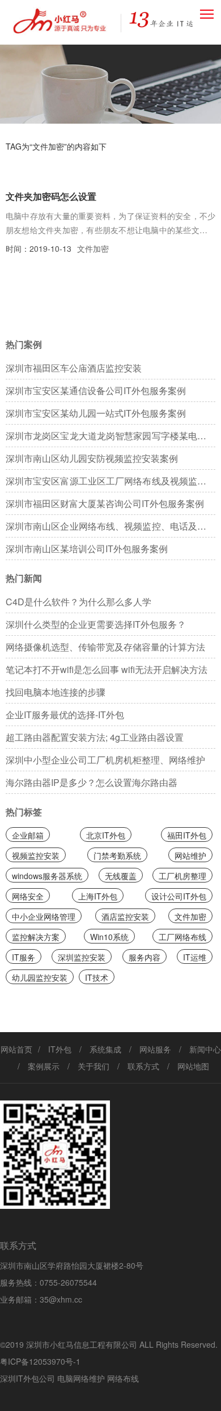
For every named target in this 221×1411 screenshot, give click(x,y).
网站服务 (155, 1049)
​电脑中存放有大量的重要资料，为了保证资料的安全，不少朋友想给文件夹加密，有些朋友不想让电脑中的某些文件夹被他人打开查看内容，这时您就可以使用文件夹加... (111, 223)
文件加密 (93, 248)
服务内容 (144, 957)
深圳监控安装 (81, 957)
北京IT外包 (105, 835)
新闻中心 (205, 1049)
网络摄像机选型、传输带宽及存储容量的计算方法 (105, 646)
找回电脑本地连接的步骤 (55, 691)
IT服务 (23, 957)
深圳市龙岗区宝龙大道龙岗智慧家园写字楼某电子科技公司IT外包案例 (111, 438)
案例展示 (44, 1066)
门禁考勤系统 (117, 855)
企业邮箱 (28, 835)
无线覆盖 (121, 875)
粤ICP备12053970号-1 (40, 1361)
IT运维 (194, 957)
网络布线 (123, 1378)
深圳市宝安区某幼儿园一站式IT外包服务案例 (96, 413)
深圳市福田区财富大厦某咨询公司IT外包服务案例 (105, 503)
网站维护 (190, 855)
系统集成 (105, 1049)
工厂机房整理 (182, 875)
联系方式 (143, 1066)
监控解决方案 (36, 936)
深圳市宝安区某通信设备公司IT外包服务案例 (96, 390)
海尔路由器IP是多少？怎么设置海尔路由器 (91, 782)
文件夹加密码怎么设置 (51, 196)
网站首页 (16, 1049)
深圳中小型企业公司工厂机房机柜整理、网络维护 (105, 759)
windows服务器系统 (47, 875)
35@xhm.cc (61, 1299)
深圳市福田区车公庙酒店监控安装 (74, 367)
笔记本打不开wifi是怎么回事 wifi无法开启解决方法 (106, 669)
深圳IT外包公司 (27, 1378)
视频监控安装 (36, 855)
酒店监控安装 (125, 916)
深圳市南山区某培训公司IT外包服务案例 (87, 548)
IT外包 (59, 1049)
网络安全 (28, 896)
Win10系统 (109, 936)
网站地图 (193, 1066)
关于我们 (93, 1066)
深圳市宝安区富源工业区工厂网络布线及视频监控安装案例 (111, 483)
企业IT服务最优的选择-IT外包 (65, 714)
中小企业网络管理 (43, 916)
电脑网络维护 (81, 1378)
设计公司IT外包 (178, 896)
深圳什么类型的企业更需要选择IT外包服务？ (96, 624)
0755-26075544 (68, 1282)
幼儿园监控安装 (39, 977)
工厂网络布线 (182, 936)
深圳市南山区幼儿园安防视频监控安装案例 (92, 458)
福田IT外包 (186, 835)
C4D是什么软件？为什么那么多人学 (78, 601)
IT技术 (96, 977)
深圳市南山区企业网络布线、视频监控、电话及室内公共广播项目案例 (111, 528)
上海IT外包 (97, 896)
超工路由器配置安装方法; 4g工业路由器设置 (95, 737)
